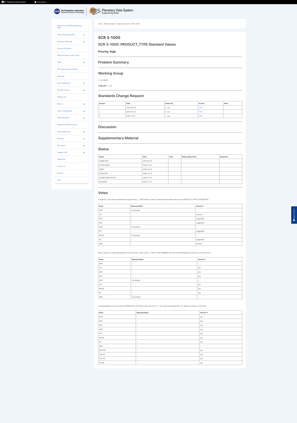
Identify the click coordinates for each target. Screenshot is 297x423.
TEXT (201, 108)
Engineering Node (110, 12)
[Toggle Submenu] (84, 34)
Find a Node (41, 2)
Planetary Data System (16, 2)
